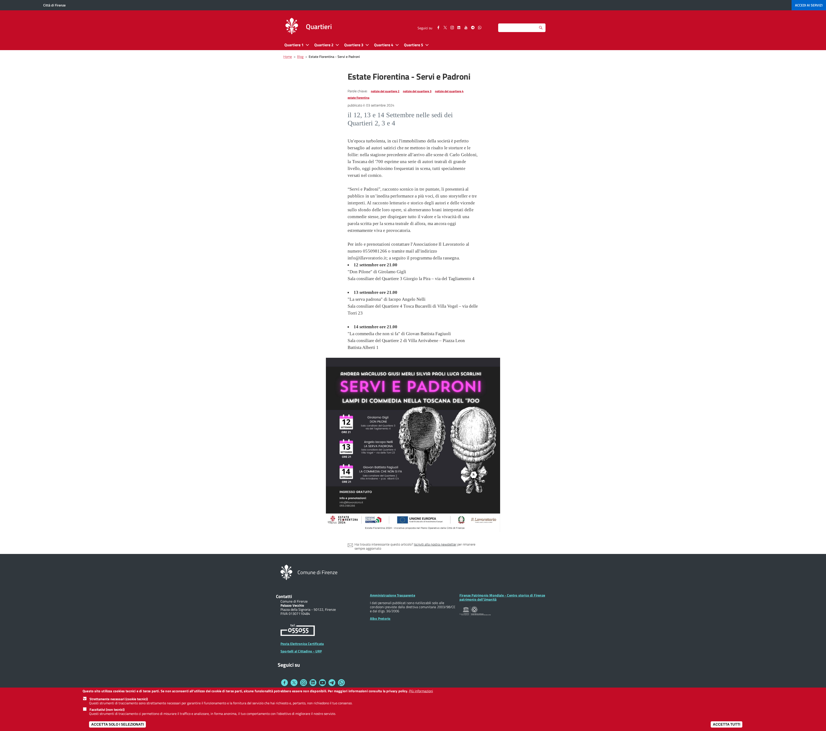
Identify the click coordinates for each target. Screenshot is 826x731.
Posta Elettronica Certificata (302, 643)
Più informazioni (421, 691)
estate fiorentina (358, 97)
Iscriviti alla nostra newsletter (435, 544)
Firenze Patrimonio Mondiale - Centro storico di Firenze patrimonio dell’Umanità (502, 597)
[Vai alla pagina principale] (291, 26)
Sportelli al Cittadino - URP (301, 651)
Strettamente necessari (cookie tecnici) (118, 699)
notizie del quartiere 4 (449, 91)
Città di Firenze (54, 5)
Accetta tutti (726, 724)
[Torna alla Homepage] (286, 572)
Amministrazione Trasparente (392, 595)
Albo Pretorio (380, 618)
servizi (809, 5)
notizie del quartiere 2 (385, 91)
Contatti (284, 596)
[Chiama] (297, 630)
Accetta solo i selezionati (117, 724)
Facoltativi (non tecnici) (107, 709)
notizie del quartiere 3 (417, 91)
